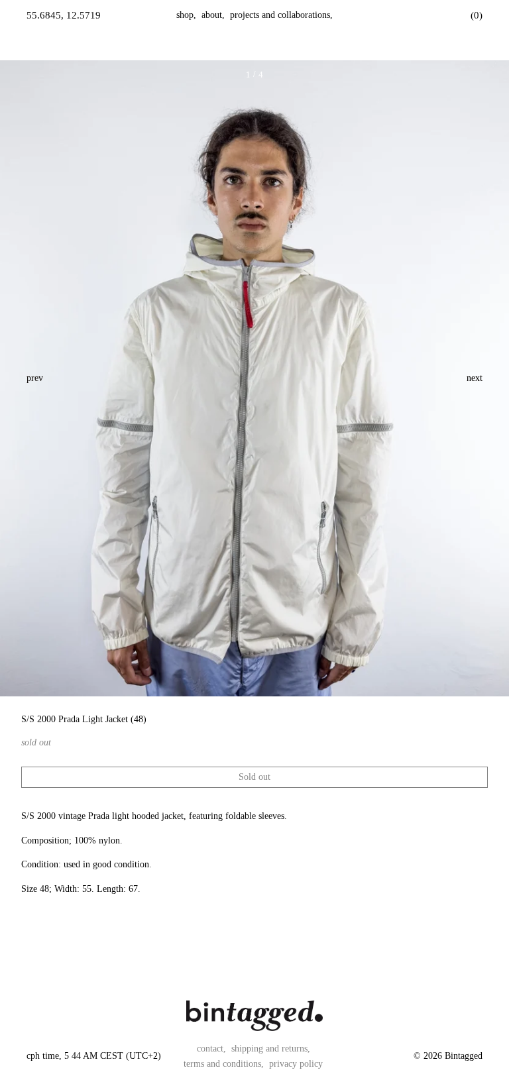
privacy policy (296, 1064)
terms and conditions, (224, 1064)
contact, (211, 1049)
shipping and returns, (270, 1049)
